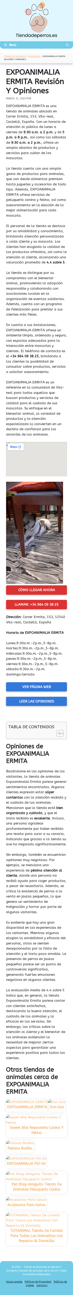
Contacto (41, 1285)
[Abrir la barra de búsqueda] (67, 45)
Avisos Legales (14, 1281)
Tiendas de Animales (15, 56)
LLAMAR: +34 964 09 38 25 (37, 604)
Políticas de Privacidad (38, 1281)
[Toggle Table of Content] (58, 733)
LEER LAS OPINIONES (36, 701)
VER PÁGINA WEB (36, 687)
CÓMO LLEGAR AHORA (36, 590)
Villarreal (34, 56)
